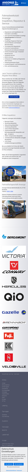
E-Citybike (4, 395)
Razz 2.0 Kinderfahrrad (7, 445)
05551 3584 (10, 191)
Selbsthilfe (4, 430)
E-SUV (3, 397)
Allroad (3, 383)
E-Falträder (4, 392)
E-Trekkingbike (5, 386)
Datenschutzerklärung (14, 107)
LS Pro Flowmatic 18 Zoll (8, 443)
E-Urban (4, 399)
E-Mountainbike (5, 385)
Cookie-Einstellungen (14, 467)
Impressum (19, 470)
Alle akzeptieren (19, 464)
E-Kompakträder (6, 390)
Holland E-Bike (5, 394)
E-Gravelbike (5, 388)
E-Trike (3, 401)
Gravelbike (4, 414)
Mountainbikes (5, 416)
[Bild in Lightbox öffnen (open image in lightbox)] (14, 209)
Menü (24, 3)
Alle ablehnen (8, 464)
